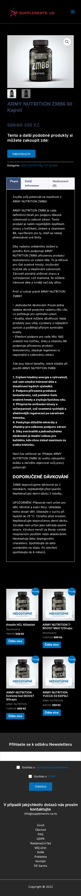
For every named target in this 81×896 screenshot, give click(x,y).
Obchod (40, 829)
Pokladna (40, 856)
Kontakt (41, 861)
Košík (40, 852)
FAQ (40, 834)
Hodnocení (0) (60, 183)
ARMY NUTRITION (31, 165)
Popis (14, 181)
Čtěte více (15, 641)
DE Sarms (40, 865)
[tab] (13, 183)
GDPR (51, 776)
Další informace (32, 183)
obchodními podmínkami (52, 767)
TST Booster (50, 165)
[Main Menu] (73, 12)
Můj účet (40, 847)
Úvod (40, 825)
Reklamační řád (40, 843)
